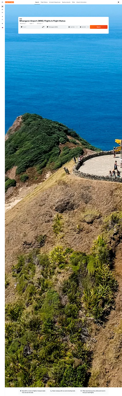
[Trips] (2, 23)
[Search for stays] (2, 9)
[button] (2, 2)
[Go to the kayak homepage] (9, 2)
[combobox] (23, 23)
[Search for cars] (2, 12)
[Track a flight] (2, 19)
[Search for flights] (2, 6)
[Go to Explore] (2, 16)
